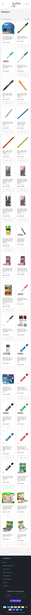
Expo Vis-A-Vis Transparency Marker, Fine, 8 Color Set (22, 330)
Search (4, 562)
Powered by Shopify (21, 612)
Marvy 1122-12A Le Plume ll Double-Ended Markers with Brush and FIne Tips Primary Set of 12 (8, 301)
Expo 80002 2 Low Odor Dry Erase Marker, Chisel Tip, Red (22, 448)
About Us (5, 582)
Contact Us (5, 586)
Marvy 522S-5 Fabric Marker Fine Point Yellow (22, 152)
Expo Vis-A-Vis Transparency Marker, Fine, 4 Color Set (8, 359)
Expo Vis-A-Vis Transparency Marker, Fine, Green (8, 66)
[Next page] (21, 552)
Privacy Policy (6, 569)
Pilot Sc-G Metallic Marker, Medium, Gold (22, 37)
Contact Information (8, 572)
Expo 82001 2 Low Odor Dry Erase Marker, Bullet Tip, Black (7, 418)
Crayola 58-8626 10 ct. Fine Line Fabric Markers (22, 536)
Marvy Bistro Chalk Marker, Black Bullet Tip (7, 95)
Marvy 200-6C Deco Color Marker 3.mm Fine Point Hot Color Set (8, 270)
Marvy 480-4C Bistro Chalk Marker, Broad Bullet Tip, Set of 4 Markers (8, 210)
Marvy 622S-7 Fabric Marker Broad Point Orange (22, 95)
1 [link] (9, 552)
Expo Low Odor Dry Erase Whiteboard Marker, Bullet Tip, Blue (22, 359)
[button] (3, 4)
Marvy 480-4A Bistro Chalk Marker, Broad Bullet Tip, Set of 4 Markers (8, 240)
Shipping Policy (7, 575)
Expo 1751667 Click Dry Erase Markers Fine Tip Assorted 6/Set (8, 38)
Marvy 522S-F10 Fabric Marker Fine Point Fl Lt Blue (21, 123)
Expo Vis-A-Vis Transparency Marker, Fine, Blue (22, 66)
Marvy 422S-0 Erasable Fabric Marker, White (21, 240)
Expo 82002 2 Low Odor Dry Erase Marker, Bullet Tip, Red (22, 388)
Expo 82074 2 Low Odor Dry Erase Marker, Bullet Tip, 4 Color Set (7, 389)
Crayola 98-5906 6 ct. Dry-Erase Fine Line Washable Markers (22, 507)
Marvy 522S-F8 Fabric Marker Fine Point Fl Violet (8, 123)
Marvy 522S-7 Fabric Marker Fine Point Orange (8, 152)
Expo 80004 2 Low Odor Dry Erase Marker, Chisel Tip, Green (22, 418)
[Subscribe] (23, 595)
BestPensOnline (13, 612)
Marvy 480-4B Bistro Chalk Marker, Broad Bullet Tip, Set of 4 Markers (22, 210)
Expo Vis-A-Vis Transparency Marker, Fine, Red (22, 299)
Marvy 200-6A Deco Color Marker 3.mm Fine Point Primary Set (22, 269)
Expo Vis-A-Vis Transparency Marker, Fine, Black (8, 330)
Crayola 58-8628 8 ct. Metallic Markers (8, 535)
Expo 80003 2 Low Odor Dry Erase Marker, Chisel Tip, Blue (7, 448)
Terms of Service (7, 579)
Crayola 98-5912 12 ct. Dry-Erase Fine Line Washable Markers (8, 507)
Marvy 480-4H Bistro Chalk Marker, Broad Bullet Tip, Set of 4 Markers (8, 181)
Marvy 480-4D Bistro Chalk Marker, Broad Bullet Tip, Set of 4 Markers (22, 181)
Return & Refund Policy (8, 565)
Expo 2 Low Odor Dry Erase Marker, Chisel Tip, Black (8, 477)
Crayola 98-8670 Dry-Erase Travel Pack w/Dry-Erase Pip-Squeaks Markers (22, 478)
